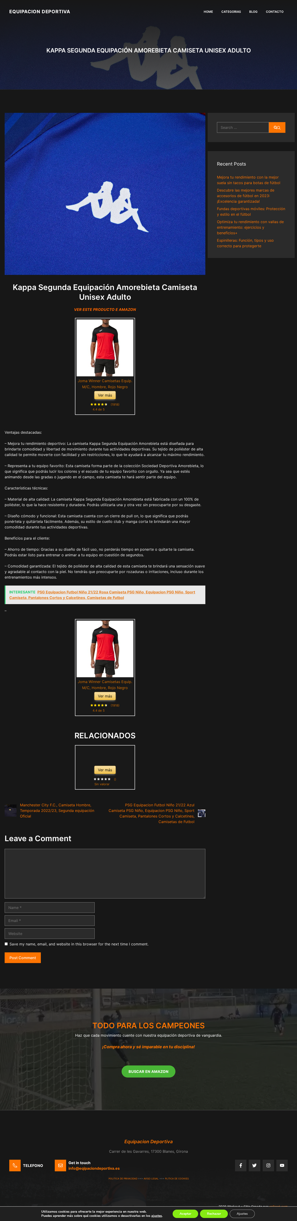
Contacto (275, 11)
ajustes (156, 1216)
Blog (253, 11)
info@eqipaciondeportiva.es (94, 1168)
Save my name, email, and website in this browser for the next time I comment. (79, 944)
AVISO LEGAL (151, 1178)
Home (208, 11)
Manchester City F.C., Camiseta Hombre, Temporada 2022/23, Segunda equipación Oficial (57, 810)
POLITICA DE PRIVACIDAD (123, 1178)
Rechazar (214, 1213)
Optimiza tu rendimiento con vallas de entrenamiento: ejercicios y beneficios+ (250, 227)
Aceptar (185, 1213)
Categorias (231, 11)
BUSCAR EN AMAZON (148, 1071)
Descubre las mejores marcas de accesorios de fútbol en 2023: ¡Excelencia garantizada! (245, 196)
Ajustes (242, 1213)
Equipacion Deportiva (39, 11)
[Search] (277, 127)
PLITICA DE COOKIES (177, 1178)
